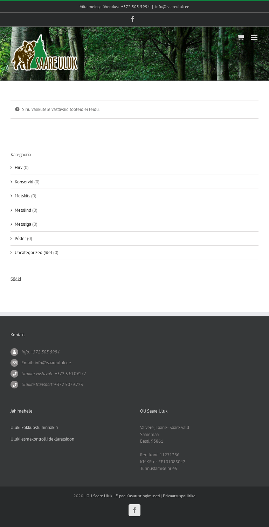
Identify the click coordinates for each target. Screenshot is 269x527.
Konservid (24, 182)
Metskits (22, 196)
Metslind (23, 210)
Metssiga (23, 224)
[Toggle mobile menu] (254, 37)
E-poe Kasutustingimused (138, 495)
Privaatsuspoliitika (179, 495)
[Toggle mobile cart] (240, 37)
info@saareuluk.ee (172, 6)
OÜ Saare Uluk (99, 495)
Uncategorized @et (33, 252)
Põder (20, 238)
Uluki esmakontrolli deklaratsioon (42, 439)
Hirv (18, 167)
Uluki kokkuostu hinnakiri (34, 427)
